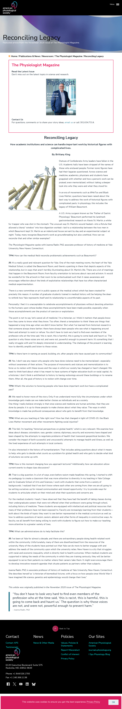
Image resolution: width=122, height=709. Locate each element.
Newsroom (48, 56)
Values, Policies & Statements (69, 644)
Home (14, 56)
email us (69, 122)
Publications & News (30, 56)
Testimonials (12, 647)
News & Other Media (43, 642)
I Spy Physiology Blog (99, 654)
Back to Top (64, 628)
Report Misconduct (70, 650)
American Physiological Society (100, 644)
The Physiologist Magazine (69, 56)
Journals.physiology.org (100, 650)
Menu (112, 4)
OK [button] (113, 702)
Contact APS (12, 642)
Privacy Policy (67, 658)
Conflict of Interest (70, 654)
